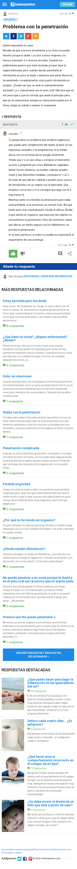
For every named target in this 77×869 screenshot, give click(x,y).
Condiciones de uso (60, 849)
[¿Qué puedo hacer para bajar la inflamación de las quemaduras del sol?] (38, 696)
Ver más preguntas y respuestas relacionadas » (38, 655)
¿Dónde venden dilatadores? (24, 549)
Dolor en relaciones (17, 376)
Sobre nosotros (16, 849)
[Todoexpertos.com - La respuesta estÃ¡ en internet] (23, 4)
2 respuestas (15, 365)
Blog (35, 849)
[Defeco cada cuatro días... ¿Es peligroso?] (38, 735)
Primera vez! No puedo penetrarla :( (29, 617)
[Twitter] (19, 858)
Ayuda (28, 849)
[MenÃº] (5, 4)
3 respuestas (15, 566)
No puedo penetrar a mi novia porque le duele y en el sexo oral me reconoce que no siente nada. (38, 579)
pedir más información (56, 276)
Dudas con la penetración (21, 412)
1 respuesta (14, 401)
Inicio (4, 849)
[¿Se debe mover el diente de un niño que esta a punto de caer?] (38, 816)
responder (30, 276)
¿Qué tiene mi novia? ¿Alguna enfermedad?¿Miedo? (35, 338)
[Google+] (29, 858)
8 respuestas (15, 326)
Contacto (43, 849)
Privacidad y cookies (12, 853)
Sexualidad (9, 19)
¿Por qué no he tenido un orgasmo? (29, 520)
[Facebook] (24, 858)
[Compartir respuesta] (69, 254)
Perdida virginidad (16, 484)
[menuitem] (13, 36)
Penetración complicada (21, 448)
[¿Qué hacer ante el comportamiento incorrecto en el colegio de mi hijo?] (38, 775)
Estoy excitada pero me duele (25, 301)
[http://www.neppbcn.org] (20, 133)
